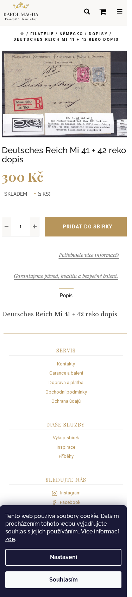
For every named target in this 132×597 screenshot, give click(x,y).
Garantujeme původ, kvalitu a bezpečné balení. (66, 276)
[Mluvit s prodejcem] (89, 255)
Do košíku (87, 226)
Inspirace (66, 447)
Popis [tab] (66, 295)
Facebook (70, 502)
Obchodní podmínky (66, 392)
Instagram (70, 492)
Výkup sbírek (66, 437)
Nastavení (63, 557)
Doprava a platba (66, 382)
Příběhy (66, 456)
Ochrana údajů (66, 401)
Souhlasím (63, 579)
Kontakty (66, 363)
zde (10, 539)
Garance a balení (66, 373)
